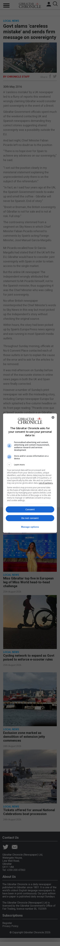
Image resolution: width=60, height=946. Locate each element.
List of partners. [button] (46, 483)
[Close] (53, 417)
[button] (30, 464)
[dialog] (30, 473)
